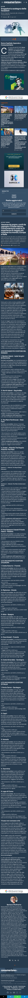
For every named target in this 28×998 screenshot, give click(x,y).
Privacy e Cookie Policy (14, 989)
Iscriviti (15, 986)
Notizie (3, 6)
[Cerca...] (26, 2)
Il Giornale (7, 988)
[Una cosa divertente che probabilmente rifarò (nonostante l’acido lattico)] (21, 109)
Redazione (5, 17)
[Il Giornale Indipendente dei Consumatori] (13, 2)
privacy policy (18, 206)
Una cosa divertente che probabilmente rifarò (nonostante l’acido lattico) (21, 116)
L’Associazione (7, 986)
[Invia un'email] (8, 17)
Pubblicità (14, 988)
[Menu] (2, 2)
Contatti (21, 988)
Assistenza (21, 986)
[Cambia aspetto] (24, 2)
